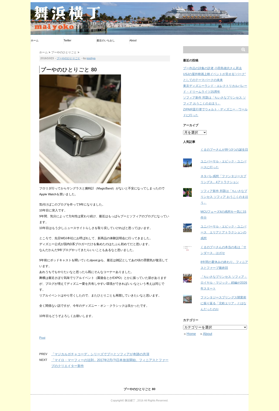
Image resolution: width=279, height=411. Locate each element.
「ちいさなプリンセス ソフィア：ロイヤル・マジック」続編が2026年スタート (224, 282)
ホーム (35, 40)
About (132, 40)
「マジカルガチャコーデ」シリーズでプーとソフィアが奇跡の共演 (100, 354)
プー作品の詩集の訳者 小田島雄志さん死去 (212, 68)
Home (191, 334)
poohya (91, 58)
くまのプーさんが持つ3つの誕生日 (224, 149)
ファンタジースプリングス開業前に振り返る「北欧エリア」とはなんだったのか (223, 303)
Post (42, 337)
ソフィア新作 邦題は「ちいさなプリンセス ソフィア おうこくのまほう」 (224, 196)
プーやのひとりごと (68, 58)
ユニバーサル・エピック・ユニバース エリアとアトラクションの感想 (223, 232)
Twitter (67, 40)
